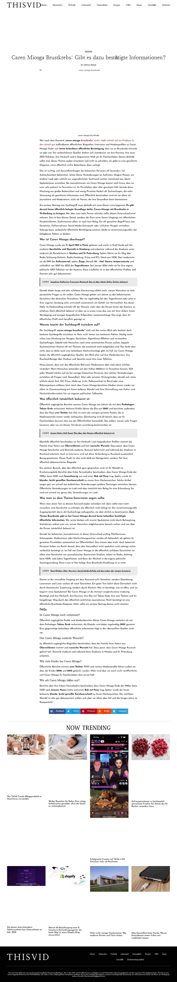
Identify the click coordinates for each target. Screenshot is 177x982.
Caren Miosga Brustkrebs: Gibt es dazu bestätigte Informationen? (88, 57)
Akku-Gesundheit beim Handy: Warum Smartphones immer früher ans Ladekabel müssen (149, 935)
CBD (128, 5)
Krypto (116, 5)
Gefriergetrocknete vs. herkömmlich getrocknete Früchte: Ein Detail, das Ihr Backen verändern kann (149, 803)
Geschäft (152, 5)
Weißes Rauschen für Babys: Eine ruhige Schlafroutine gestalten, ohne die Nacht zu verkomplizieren (67, 803)
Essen (139, 5)
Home (44, 5)
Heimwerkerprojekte (135, 960)
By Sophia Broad (88, 65)
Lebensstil (86, 5)
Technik (71, 5)
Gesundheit (102, 5)
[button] (57, 711)
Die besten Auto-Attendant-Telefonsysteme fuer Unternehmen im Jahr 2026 (24, 929)
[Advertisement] (88, 27)
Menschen (57, 5)
